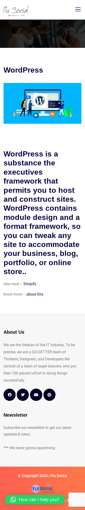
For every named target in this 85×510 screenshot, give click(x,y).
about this (35, 294)
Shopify (29, 284)
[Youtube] (36, 395)
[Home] (42, 488)
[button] (35, 499)
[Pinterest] (49, 395)
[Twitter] (23, 395)
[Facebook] (10, 395)
